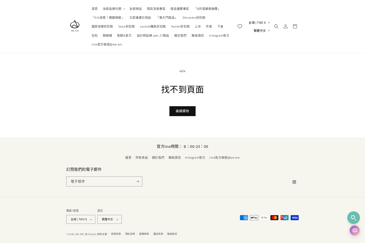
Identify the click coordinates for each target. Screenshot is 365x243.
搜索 (128, 157)
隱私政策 (130, 234)
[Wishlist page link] (239, 26)
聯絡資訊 (175, 157)
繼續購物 (182, 111)
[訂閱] (137, 181)
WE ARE (79, 234)
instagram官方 (195, 157)
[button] (113, 8)
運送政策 (158, 234)
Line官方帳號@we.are (224, 157)
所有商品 (142, 157)
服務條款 (144, 234)
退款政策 (116, 234)
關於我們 (158, 157)
